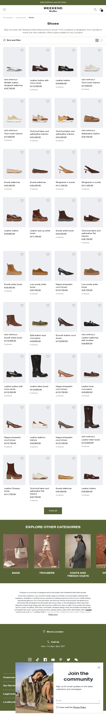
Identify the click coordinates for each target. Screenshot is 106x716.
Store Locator (55, 632)
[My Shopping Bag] (101, 9)
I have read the (72, 707)
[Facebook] (45, 659)
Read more (53, 614)
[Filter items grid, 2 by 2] (101, 40)
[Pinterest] (60, 659)
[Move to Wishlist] (22, 50)
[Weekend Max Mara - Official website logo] (53, 9)
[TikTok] (37, 659)
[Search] (95, 9)
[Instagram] (29, 659)
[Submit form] (99, 701)
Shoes (31, 17)
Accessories (21, 17)
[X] (68, 659)
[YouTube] (53, 659)
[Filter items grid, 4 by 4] (97, 40)
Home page (8, 17)
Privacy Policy (79, 707)
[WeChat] (76, 659)
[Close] (99, 667)
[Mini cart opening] (105, 10)
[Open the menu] (4, 9)
